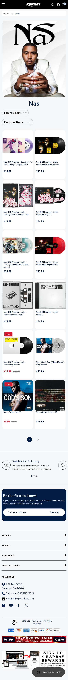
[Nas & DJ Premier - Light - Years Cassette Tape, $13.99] (17, 295)
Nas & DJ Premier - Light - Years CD (47, 313)
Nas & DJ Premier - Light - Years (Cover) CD (47, 213)
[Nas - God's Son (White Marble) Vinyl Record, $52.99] (50, 345)
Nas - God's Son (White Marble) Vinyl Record (50, 363)
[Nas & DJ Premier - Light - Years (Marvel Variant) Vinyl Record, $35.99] (17, 245)
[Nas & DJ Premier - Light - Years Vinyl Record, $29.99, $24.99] (17, 345)
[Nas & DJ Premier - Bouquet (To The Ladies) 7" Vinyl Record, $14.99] (17, 145)
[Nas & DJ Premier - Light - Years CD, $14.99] (50, 295)
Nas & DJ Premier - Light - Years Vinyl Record (15, 363)
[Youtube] (11, 605)
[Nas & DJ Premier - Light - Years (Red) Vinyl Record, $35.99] (50, 245)
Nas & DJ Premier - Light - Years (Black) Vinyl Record (47, 163)
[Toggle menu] (3, 5)
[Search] (53, 5)
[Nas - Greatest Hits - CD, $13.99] (50, 395)
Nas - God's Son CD (12, 412)
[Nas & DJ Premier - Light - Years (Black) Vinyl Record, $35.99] (50, 145)
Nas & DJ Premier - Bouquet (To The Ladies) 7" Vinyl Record (18, 163)
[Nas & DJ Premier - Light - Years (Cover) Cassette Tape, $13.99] (17, 195)
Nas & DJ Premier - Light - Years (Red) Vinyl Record (47, 263)
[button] (31, 476)
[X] (26, 605)
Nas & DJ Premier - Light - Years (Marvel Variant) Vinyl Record (16, 264)
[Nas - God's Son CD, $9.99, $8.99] (17, 395)
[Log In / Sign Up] (58, 5)
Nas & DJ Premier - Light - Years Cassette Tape (15, 313)
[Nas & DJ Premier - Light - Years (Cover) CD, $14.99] (50, 195)
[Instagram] (3, 605)
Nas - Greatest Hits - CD (47, 412)
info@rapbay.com (23, 598)
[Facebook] (19, 605)
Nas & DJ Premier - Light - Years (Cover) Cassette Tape (16, 213)
